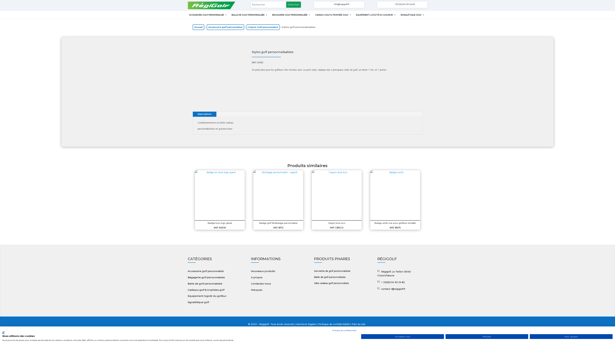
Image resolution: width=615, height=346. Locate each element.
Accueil (198, 27)
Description (205, 114)
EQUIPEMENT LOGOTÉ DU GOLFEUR (374, 15)
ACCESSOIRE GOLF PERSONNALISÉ (206, 15)
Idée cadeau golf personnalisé (331, 283)
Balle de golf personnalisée (205, 283)
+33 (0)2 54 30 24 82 (405, 4)
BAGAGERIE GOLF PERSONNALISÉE (290, 15)
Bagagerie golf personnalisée (206, 277)
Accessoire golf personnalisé (225, 27)
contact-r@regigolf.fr (393, 289)
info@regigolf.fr (341, 4)
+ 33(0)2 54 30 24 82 (393, 282)
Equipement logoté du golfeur (207, 295)
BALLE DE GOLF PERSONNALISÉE (248, 15)
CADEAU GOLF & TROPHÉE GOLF (331, 15)
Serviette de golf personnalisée (332, 271)
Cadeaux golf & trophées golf (206, 289)
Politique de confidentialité (344, 330)
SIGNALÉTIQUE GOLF (411, 15)
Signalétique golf (198, 302)
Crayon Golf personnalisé (263, 27)
